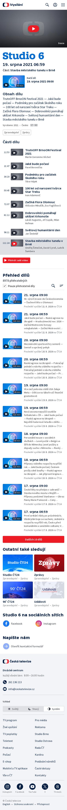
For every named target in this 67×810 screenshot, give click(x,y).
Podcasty (8, 747)
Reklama (40, 727)
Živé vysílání (10, 727)
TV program (10, 720)
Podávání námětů (45, 761)
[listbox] (33, 709)
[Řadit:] (61, 285)
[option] (13, 709)
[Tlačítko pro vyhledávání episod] (53, 286)
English (6, 804)
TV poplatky (10, 734)
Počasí (6, 754)
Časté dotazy (42, 768)
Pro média (41, 720)
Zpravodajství (11, 132)
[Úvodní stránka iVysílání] (13, 5)
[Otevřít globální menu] (63, 5)
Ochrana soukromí (23, 804)
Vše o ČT (8, 775)
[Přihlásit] (55, 5)
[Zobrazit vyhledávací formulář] (47, 5)
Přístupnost (43, 804)
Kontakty (40, 775)
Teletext (8, 741)
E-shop (7, 761)
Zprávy (26, 132)
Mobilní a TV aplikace (15, 768)
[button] (33, 29)
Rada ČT (39, 747)
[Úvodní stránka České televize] (17, 661)
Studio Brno (42, 734)
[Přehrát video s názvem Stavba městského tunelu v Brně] (33, 28)
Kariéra (39, 754)
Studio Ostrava (43, 741)
